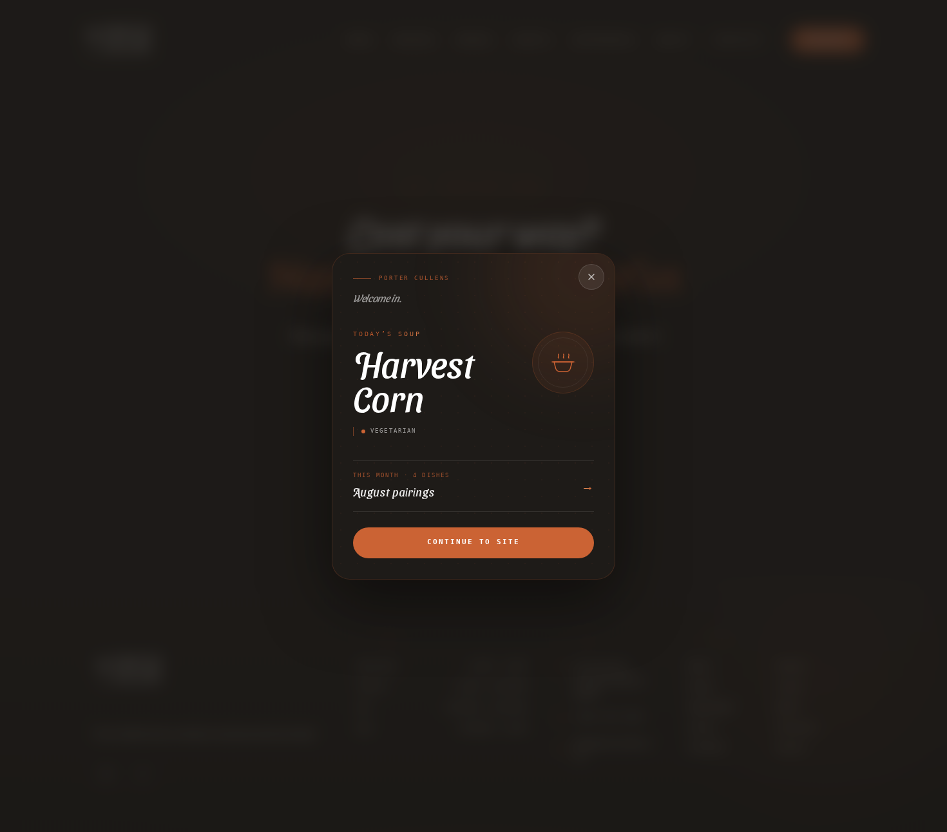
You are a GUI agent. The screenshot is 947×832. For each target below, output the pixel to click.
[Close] (591, 277)
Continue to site (473, 542)
